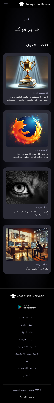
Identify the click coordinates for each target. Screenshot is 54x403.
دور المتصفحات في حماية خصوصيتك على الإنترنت (28, 213)
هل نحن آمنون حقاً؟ (37, 269)
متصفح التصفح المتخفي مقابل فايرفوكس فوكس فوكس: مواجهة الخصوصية (31, 155)
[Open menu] (6, 4)
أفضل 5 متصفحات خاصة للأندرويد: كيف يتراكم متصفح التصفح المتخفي (27, 98)
